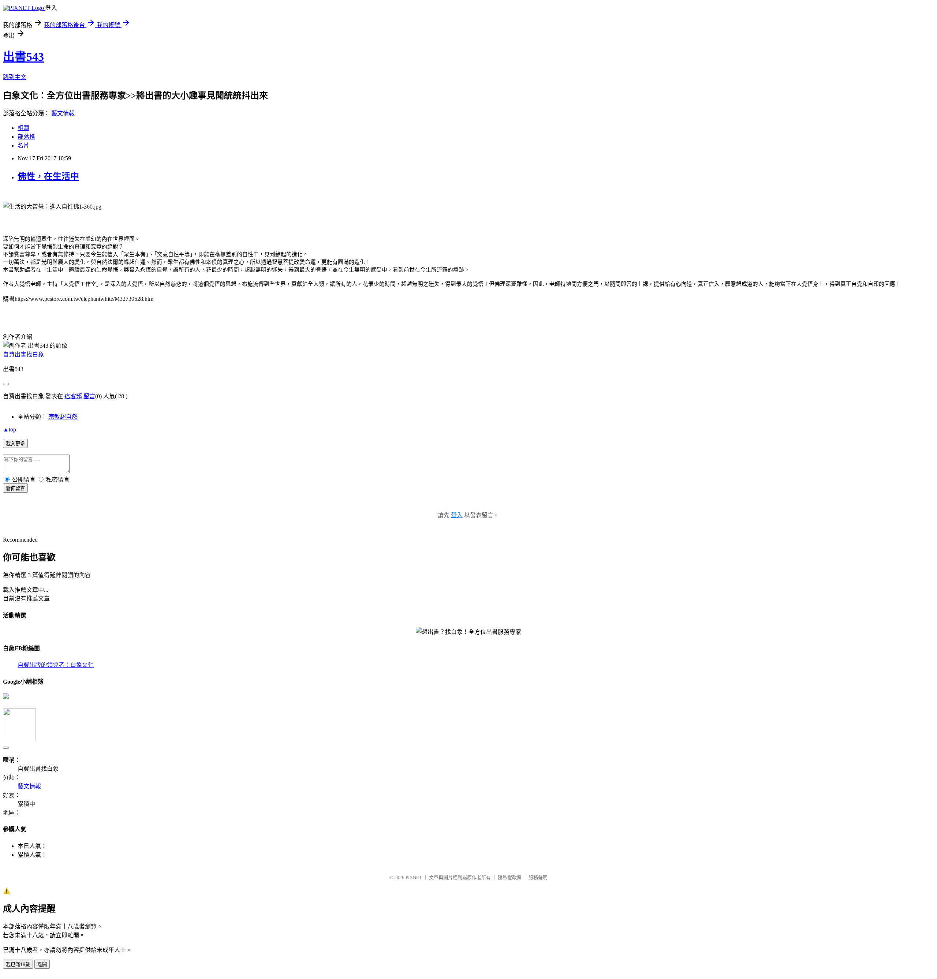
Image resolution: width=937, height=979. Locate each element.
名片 (23, 145)
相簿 (23, 128)
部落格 (26, 137)
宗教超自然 (63, 417)
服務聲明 (538, 877)
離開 (42, 964)
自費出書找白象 (23, 354)
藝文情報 (63, 113)
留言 (89, 396)
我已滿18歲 (18, 964)
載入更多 (15, 443)
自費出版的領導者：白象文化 (56, 665)
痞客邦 (73, 396)
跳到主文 (14, 77)
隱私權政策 (510, 877)
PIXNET (414, 877)
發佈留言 (15, 488)
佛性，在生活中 (48, 176)
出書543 (23, 56)
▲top (9, 429)
